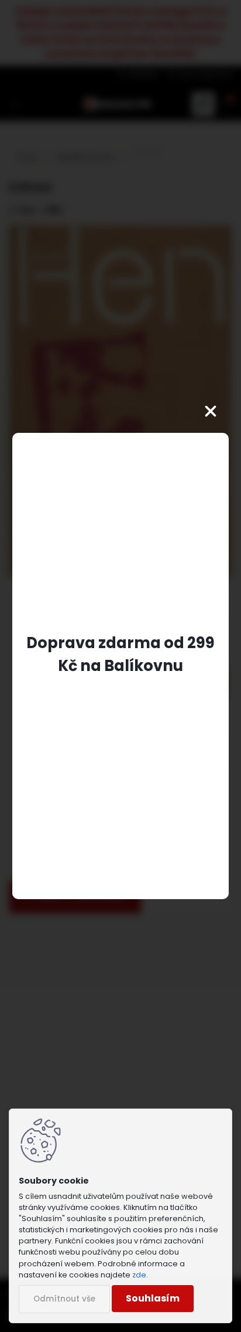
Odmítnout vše (64, 1298)
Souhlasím (153, 1298)
